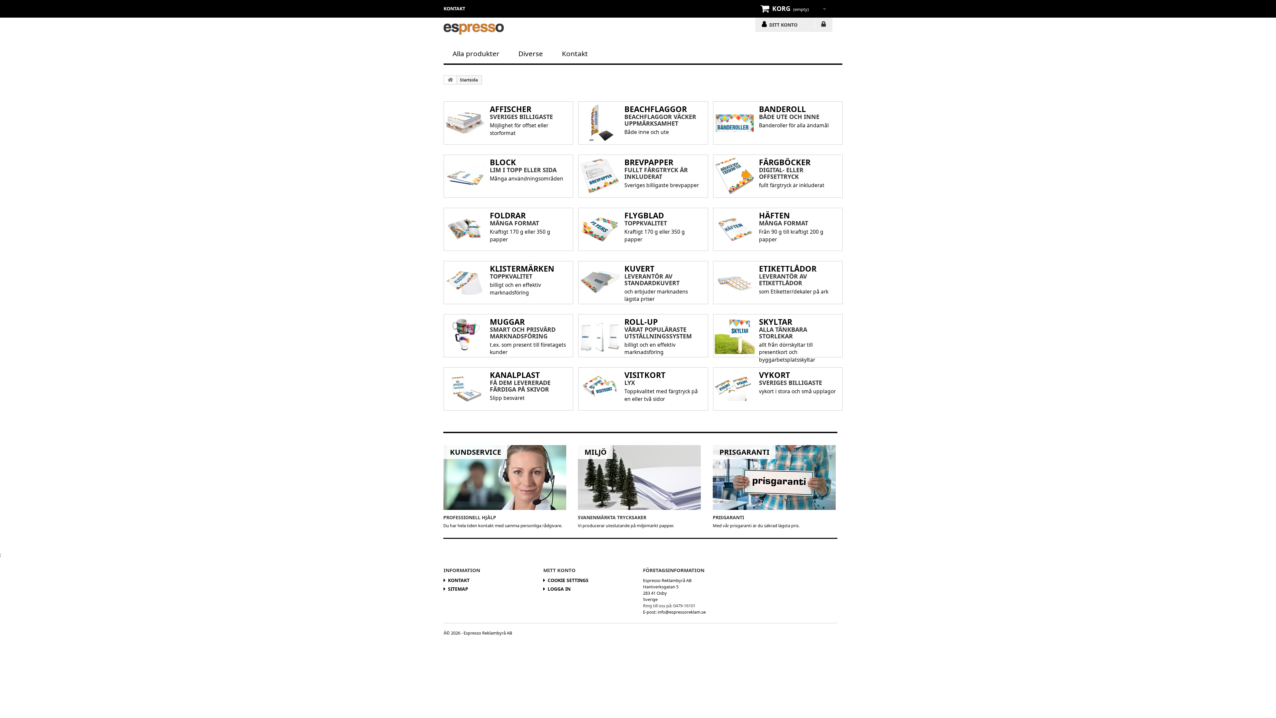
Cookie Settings (568, 580)
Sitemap (458, 589)
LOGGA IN (823, 25)
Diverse (530, 53)
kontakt (454, 8)
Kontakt (575, 53)
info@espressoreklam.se (682, 612)
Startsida (469, 80)
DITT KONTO (783, 25)
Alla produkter (476, 53)
